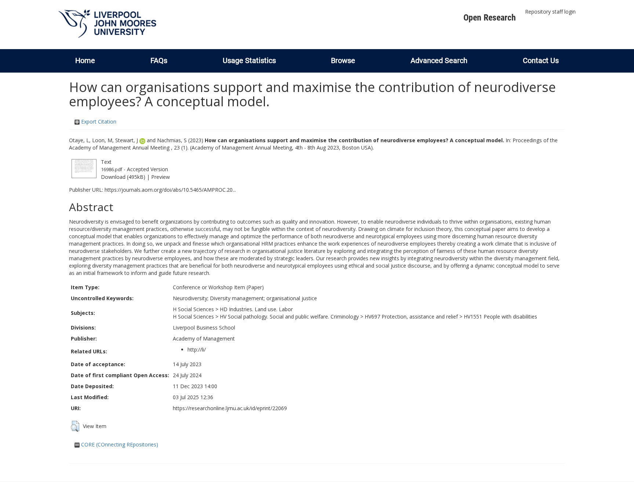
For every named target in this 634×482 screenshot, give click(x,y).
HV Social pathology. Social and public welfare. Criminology (289, 316)
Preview (160, 176)
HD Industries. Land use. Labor (256, 309)
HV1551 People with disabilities (500, 316)
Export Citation (98, 121)
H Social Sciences (193, 309)
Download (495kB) (123, 176)
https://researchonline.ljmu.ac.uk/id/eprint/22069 (230, 408)
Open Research (489, 17)
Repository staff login (550, 11)
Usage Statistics (249, 60)
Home (85, 60)
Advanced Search (439, 60)
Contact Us (541, 60)
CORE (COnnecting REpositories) (119, 444)
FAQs (158, 60)
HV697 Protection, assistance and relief (411, 316)
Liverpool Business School (204, 327)
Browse (343, 60)
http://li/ (196, 349)
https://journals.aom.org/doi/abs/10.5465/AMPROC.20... (170, 189)
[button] (75, 426)
